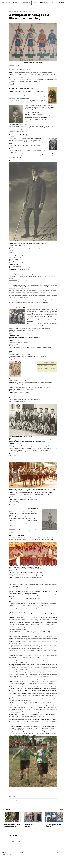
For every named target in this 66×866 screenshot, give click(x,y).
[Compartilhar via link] (19, 800)
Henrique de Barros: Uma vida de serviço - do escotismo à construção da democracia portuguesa (12, 825)
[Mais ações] (56, 11)
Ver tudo (61, 809)
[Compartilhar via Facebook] (9, 800)
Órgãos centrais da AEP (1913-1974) (53, 825)
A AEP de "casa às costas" (30, 825)
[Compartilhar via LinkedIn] (16, 800)
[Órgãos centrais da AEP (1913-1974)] (54, 817)
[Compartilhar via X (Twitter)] (13, 800)
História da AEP (12, 796)
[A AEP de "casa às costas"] (33, 817)
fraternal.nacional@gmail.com (26, 854)
